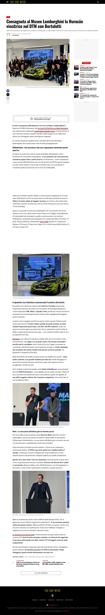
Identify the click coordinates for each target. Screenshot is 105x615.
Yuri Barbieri (16, 35)
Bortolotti (16, 339)
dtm (26, 556)
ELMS (46, 221)
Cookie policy (51, 600)
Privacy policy (59, 600)
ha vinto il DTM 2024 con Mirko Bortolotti (53, 128)
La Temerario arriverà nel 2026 (23, 535)
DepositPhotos (69, 600)
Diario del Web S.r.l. (65, 611)
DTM (42, 221)
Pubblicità (35, 600)
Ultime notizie (42, 600)
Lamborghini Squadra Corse (44, 131)
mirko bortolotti (50, 556)
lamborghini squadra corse (36, 556)
